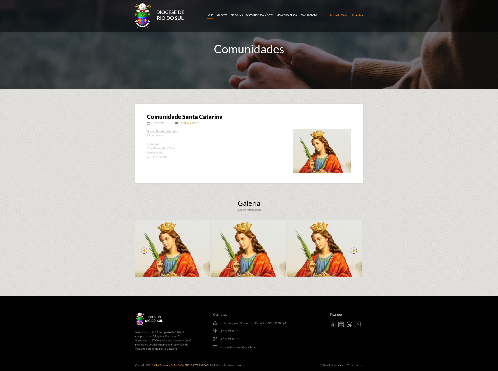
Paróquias (237, 15)
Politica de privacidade (332, 365)
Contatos (357, 15)
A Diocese (222, 15)
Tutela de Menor (339, 15)
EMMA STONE (191, 123)
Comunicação (308, 15)
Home (210, 15)
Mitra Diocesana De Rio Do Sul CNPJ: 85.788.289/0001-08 (183, 365)
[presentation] (144, 250)
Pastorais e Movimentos (259, 15)
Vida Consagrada (287, 15)
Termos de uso (355, 365)
